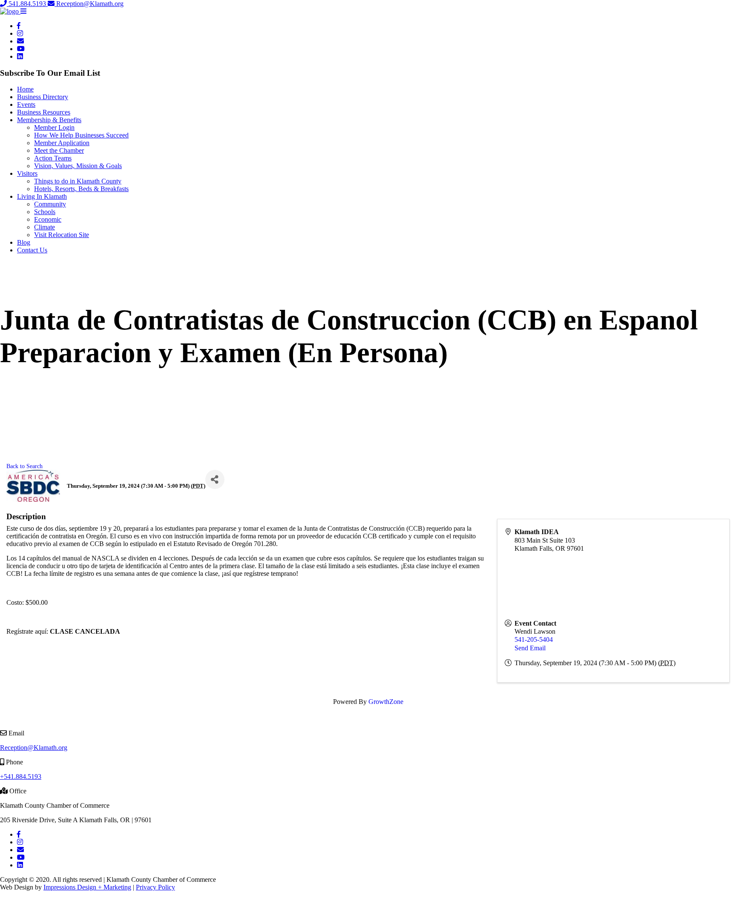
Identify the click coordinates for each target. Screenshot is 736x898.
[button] (23, 11)
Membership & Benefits (49, 119)
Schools (44, 211)
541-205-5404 (534, 639)
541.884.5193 (27, 3)
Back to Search (24, 466)
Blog (23, 242)
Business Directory (42, 96)
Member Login (54, 127)
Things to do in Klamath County (77, 181)
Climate (44, 227)
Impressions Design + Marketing (87, 887)
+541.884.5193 (20, 776)
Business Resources (43, 112)
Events (26, 104)
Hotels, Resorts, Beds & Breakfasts (81, 188)
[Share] (214, 479)
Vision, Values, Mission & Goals (78, 165)
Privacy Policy (155, 887)
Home (25, 89)
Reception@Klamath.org (89, 3)
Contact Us (32, 250)
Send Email (530, 648)
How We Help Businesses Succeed (81, 135)
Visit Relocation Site (61, 234)
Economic (47, 219)
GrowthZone (385, 701)
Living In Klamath (42, 196)
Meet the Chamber (59, 150)
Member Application (61, 142)
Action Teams (53, 158)
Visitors (27, 173)
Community (50, 204)
